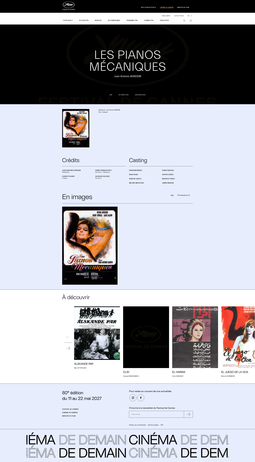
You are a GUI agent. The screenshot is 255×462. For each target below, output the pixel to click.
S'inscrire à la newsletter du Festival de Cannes (152, 408)
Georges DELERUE (102, 176)
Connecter (148, 20)
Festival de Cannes (70, 409)
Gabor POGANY (68, 176)
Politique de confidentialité (137, 425)
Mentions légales (153, 425)
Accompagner (114, 20)
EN (191, 16)
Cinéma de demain (69, 412)
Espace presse (179, 16)
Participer (164, 20)
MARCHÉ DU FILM (183, 7)
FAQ (162, 425)
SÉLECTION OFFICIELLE (148, 7)
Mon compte (166, 16)
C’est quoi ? (68, 20)
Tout (172, 195)
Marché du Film (69, 416)
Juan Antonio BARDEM (71, 170)
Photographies (183, 195)
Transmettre (132, 20)
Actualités (83, 20)
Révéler (98, 20)
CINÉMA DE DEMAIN (166, 7)
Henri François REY (103, 170)
